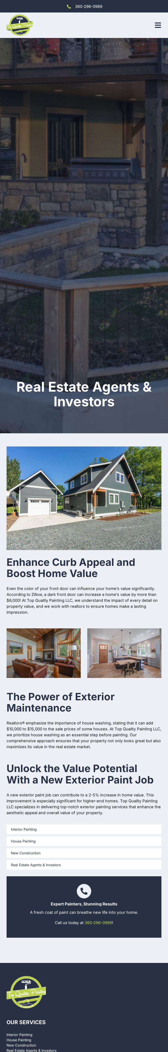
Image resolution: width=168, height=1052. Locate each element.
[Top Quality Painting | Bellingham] (20, 16)
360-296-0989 (88, 6)
